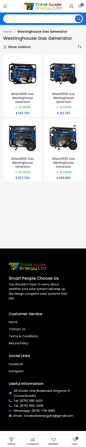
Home (8, 31)
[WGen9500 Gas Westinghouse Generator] (22, 138)
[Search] (78, 18)
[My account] (71, 6)
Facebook (16, 364)
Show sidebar (19, 47)
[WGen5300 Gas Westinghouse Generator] (63, 73)
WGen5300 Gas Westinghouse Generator (63, 98)
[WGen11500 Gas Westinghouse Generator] (63, 138)
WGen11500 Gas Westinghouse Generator (63, 163)
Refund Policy (18, 343)
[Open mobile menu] (5, 6)
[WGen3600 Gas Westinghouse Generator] (22, 73)
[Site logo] (43, 6)
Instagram (16, 371)
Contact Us (17, 329)
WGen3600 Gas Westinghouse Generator (22, 98)
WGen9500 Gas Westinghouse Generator (22, 163)
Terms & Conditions (23, 336)
